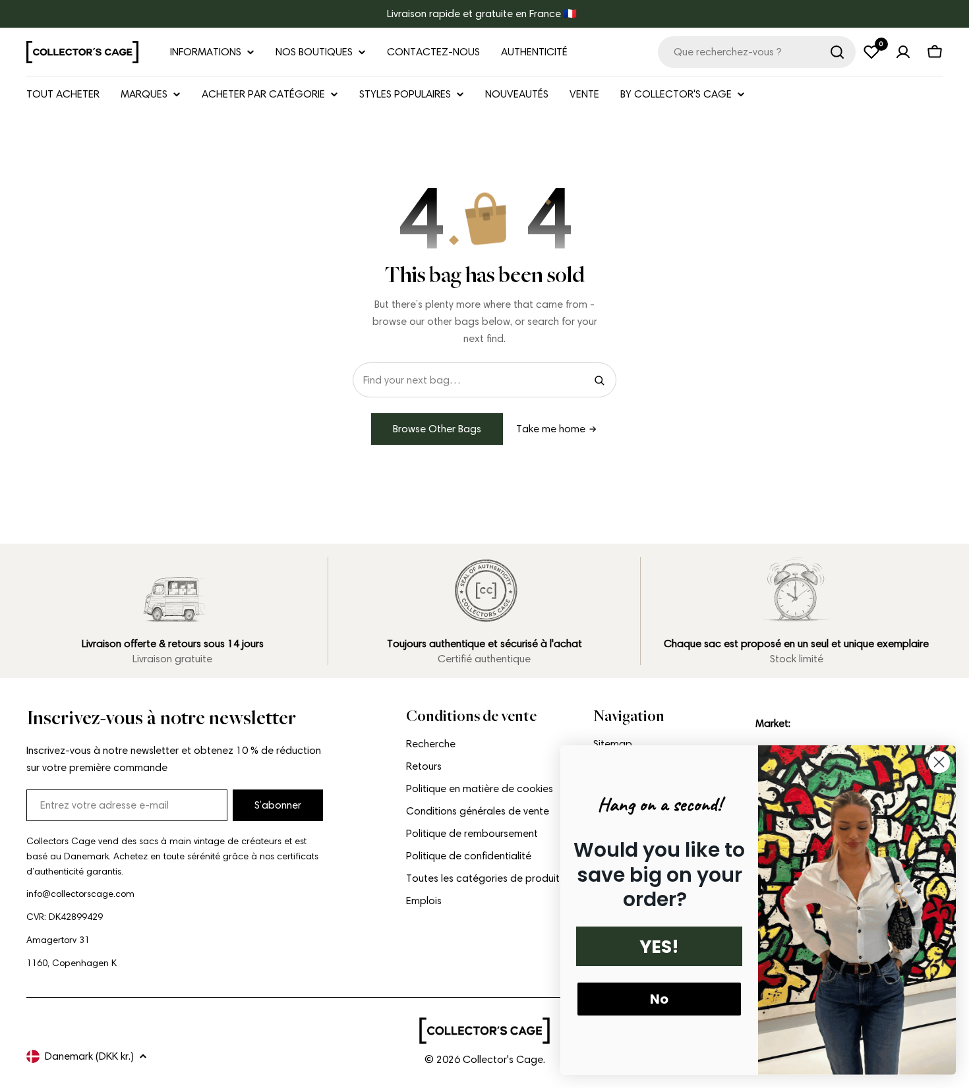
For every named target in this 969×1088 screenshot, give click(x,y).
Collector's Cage (503, 1059)
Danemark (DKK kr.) (89, 1056)
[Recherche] (837, 52)
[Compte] (903, 52)
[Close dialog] (939, 762)
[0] (871, 52)
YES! (659, 946)
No (659, 999)
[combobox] (757, 52)
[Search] (599, 380)
